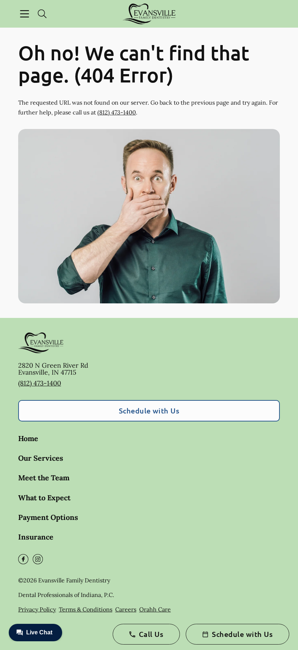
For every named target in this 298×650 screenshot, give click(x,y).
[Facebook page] (23, 559)
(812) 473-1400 (116, 112)
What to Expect (44, 497)
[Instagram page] (38, 559)
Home (28, 438)
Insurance (35, 536)
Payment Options (48, 517)
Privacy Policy (37, 609)
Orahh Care (155, 609)
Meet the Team (43, 477)
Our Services (40, 458)
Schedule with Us (149, 410)
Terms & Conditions (85, 609)
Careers (125, 609)
